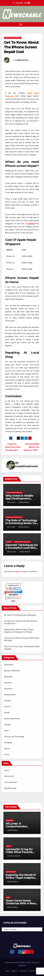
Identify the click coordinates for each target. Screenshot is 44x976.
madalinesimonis (21, 60)
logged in (18, 571)
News (6, 731)
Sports (6, 749)
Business (9, 541)
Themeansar (22, 965)
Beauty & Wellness (12, 671)
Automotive (8, 665)
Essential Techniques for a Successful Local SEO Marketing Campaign (21, 547)
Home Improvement (12, 719)
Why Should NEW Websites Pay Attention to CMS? (31, 447)
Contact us (14, 971)
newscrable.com (13, 592)
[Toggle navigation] (20, 24)
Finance (7, 707)
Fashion (7, 701)
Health (6, 713)
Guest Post (23, 971)
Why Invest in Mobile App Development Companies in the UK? (20, 498)
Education (8, 689)
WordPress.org (10, 788)
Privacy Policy (34, 971)
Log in (6, 770)
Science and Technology (13, 37)
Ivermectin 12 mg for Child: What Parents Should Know (19, 852)
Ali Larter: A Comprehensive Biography (20, 615)
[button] (37, 24)
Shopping (8, 743)
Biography (8, 677)
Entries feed (9, 776)
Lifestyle (7, 725)
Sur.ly (18, 597)
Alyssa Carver (13, 856)
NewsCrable (24, 502)
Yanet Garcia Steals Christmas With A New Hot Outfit (21, 903)
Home (7, 971)
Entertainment (10, 695)
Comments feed (10, 782)
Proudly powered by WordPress (15, 962)
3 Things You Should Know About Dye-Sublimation (12, 447)
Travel (6, 755)
